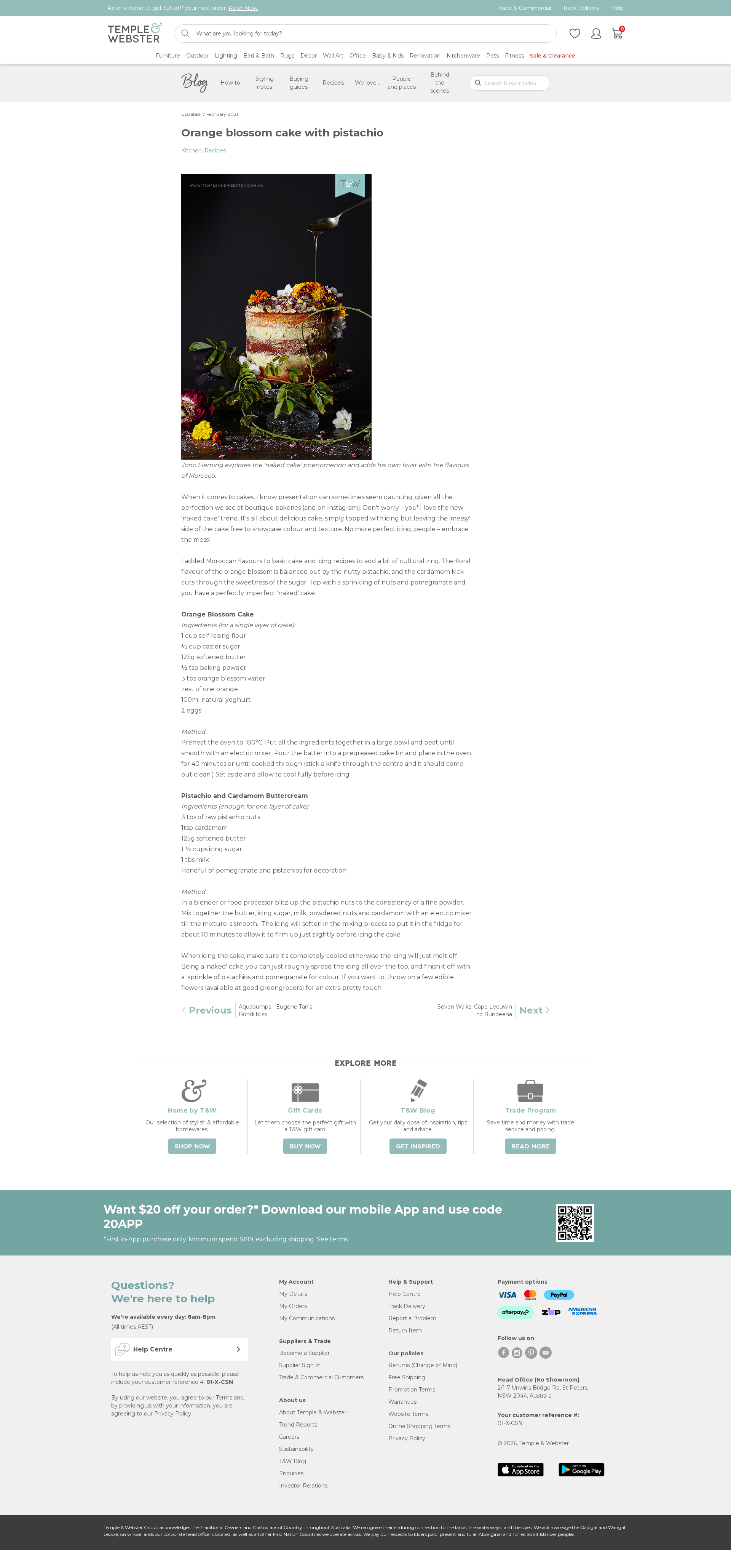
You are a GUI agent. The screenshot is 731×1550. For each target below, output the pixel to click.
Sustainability (296, 1449)
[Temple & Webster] (135, 32)
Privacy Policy (172, 1413)
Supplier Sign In (300, 1365)
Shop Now (192, 1146)
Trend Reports (298, 1424)
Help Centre (404, 1294)
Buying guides (298, 82)
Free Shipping (406, 1377)
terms (339, 1239)
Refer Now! (243, 8)
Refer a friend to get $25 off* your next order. (183, 8)
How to (230, 82)
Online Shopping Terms (419, 1426)
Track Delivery (581, 8)
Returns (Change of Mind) (422, 1365)
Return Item (405, 1330)
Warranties (402, 1401)
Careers (289, 1436)
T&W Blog (292, 1461)
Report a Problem (412, 1318)
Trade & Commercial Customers (321, 1377)
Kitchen (191, 150)
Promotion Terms (411, 1389)
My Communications (307, 1318)
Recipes (333, 82)
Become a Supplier (304, 1353)
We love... (367, 82)
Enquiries (291, 1473)
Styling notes (264, 82)
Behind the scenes (439, 82)
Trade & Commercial (524, 8)
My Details (293, 1294)
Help (617, 8)
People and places (402, 82)
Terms (224, 1397)
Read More (531, 1146)
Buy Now (305, 1146)
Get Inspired (418, 1146)
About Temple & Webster (312, 1412)
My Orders (293, 1306)
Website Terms (408, 1414)
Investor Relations (303, 1485)
